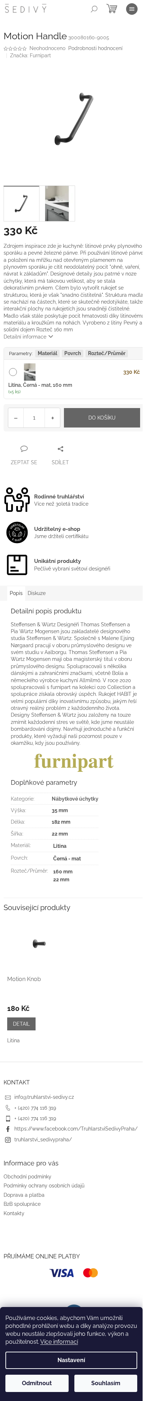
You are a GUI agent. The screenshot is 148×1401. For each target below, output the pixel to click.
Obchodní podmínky (27, 1177)
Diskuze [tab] (37, 593)
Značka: (30, 55)
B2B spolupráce (22, 1204)
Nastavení (71, 1360)
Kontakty (14, 1213)
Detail (21, 1024)
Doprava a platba (24, 1195)
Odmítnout (37, 1383)
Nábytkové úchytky (75, 799)
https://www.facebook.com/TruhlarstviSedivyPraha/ (76, 1129)
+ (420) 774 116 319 (35, 1108)
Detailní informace (25, 337)
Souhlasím (105, 1383)
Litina (13, 1040)
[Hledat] (94, 9)
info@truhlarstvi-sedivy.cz (44, 1097)
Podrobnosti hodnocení (95, 48)
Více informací (59, 1341)
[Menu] (132, 9)
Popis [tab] (16, 593)
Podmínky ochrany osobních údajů (44, 1186)
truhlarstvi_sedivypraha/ (43, 1139)
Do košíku (102, 418)
